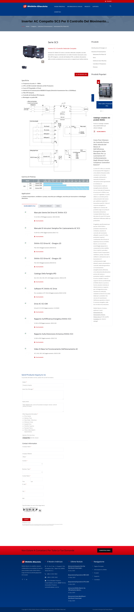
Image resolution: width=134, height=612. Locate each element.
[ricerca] (110, 6)
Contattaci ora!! (104, 550)
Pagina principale (59, 6)
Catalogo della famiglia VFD (45, 273)
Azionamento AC (98, 312)
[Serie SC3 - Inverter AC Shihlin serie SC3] (42, 61)
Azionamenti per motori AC (61, 26)
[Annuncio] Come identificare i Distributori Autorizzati (77, 597)
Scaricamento (47, 218)
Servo (94, 57)
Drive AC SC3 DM (41, 304)
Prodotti (87, 6)
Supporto (96, 6)
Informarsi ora (82, 74)
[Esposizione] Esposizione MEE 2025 (78, 575)
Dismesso (95, 67)
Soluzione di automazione (45, 26)
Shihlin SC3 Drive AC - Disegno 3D (47, 258)
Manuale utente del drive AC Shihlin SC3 (50, 212)
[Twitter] (24, 579)
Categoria (33, 26)
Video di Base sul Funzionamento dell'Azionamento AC (56, 349)
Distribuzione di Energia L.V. (99, 48)
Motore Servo (97, 317)
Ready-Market (108, 609)
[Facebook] (22, 579)
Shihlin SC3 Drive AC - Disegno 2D (47, 243)
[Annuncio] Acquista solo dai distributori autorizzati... (76, 567)
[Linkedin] (26, 579)
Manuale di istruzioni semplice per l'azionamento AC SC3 (57, 228)
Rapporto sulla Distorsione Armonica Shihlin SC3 (53, 334)
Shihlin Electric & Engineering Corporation (43, 609)
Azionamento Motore (99, 314)
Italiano (109, 1)
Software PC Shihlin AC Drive (45, 288)
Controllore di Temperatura (99, 63)
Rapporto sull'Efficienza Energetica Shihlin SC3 (52, 319)
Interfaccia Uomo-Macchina (99, 60)
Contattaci (57, 12)
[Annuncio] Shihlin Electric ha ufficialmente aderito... (76, 589)
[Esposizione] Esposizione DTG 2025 (78, 582)
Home (27, 26)
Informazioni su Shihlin (74, 6)
